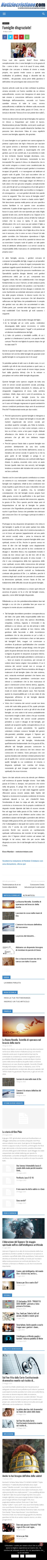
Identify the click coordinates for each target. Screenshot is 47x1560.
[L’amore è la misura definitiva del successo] (8, 927)
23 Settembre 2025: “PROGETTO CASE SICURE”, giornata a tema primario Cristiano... (28, 1304)
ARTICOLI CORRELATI (12, 895)
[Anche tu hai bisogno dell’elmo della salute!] (23, 1456)
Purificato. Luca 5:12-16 (25, 1177)
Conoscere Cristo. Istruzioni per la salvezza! (34, 886)
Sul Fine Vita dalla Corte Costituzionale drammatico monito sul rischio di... (20, 1379)
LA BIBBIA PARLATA (12, 982)
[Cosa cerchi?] (8, 1203)
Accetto (15, 1556)
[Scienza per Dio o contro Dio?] (8, 1285)
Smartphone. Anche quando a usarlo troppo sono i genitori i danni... (29, 1326)
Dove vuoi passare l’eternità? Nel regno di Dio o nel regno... (28, 1525)
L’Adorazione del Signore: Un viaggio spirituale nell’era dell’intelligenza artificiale (22, 1243)
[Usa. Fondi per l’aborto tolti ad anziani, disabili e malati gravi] (8, 1316)
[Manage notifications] (41, 1544)
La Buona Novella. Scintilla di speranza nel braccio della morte (28, 904)
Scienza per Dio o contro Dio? (27, 1282)
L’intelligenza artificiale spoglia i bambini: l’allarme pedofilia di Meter (29, 1337)
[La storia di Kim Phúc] (23, 1118)
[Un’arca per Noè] (8, 1539)
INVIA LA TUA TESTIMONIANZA (17, 998)
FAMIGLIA (6, 23)
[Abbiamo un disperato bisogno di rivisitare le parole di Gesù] (8, 950)
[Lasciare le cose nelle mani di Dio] (8, 916)
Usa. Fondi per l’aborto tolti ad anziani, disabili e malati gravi (27, 1314)
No (22, 1556)
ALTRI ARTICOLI (29, 895)
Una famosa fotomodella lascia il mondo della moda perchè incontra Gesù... (29, 1168)
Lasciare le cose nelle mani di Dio (28, 1079)
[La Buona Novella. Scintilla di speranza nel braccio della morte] (8, 904)
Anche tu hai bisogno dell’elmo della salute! (22, 1476)
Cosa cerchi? (21, 1200)
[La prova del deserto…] (8, 939)
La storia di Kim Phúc (12, 1132)
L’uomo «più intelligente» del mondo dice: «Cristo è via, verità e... (29, 1272)
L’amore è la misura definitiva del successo (28, 1091)
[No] (44, 1551)
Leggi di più (30, 1556)
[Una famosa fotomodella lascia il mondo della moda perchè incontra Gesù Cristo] (8, 1168)
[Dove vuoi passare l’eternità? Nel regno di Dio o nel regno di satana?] (8, 1527)
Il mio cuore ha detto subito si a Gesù (30, 1189)
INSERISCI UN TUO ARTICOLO (16, 1001)
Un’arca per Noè (22, 1536)
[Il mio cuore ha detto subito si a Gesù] (8, 1192)
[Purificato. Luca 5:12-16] (8, 1180)
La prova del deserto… (25, 936)
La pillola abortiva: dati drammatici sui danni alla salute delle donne (29, 1410)
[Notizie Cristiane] (23, 6)
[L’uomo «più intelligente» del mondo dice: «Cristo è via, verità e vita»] (8, 1274)
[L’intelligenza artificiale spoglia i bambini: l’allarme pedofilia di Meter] (8, 1339)
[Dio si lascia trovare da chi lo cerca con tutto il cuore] (8, 961)
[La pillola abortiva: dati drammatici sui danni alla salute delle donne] (8, 1412)
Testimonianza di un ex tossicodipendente (11, 886)
